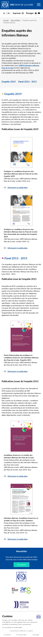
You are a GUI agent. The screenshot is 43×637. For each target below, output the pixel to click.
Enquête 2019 (9, 81)
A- (4, 13)
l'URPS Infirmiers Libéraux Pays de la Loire (20, 66)
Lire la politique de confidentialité (12, 627)
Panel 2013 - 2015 (27, 81)
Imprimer (17, 13)
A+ (9, 13)
